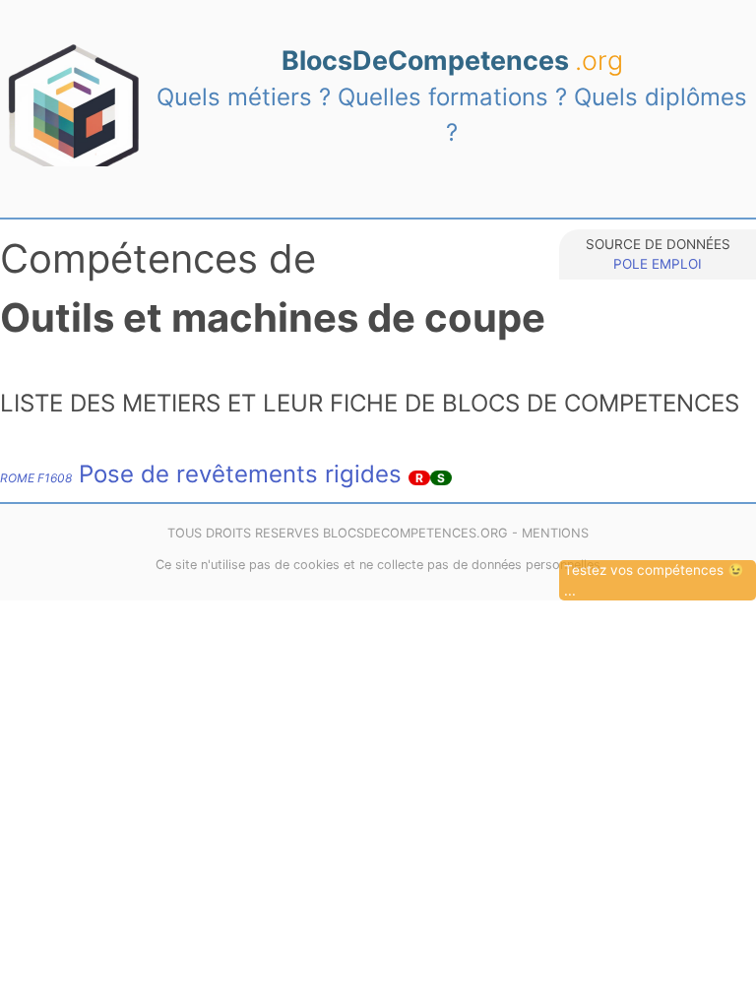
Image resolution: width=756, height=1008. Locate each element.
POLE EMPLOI (657, 264)
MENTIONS (555, 533)
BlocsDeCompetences (452, 60)
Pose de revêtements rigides (201, 474)
